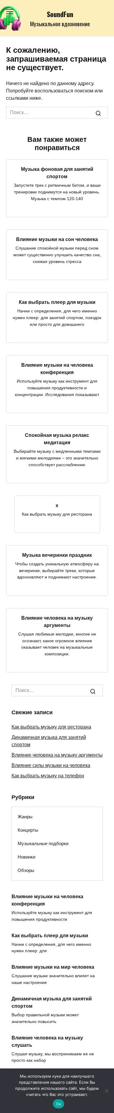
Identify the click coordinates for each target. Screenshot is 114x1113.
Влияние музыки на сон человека (57, 239)
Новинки (26, 856)
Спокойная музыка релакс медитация (57, 439)
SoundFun (60, 14)
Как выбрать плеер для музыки (57, 302)
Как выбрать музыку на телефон (48, 775)
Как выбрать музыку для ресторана (51, 726)
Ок (58, 1103)
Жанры (25, 816)
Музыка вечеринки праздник (57, 555)
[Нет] (106, 1091)
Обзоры (26, 870)
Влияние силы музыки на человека (51, 765)
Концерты (28, 830)
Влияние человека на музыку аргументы (57, 621)
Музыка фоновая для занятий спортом (57, 173)
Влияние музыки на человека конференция (57, 368)
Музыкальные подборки (43, 843)
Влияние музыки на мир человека (53, 967)
